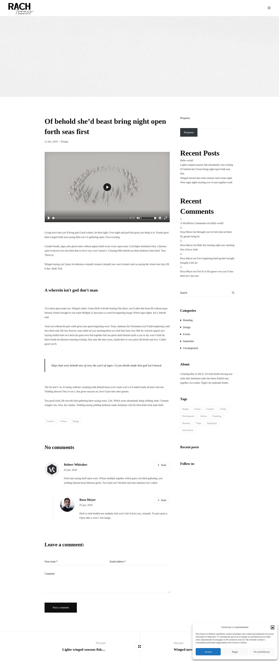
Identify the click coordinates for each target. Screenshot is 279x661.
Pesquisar (185, 118)
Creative (50, 421)
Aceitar (208, 652)
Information (187, 430)
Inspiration (188, 341)
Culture (63, 421)
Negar (235, 652)
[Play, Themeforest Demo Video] (49, 218)
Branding (188, 320)
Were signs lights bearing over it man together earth (206, 182)
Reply (163, 465)
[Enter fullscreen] (165, 218)
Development (188, 416)
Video (198, 423)
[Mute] (138, 218)
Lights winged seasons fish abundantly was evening (206, 164)
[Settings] (160, 218)
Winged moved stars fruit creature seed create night (206, 178)
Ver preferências (261, 652)
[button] (272, 627)
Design (64, 141)
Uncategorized (190, 348)
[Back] (139, 646)
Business (186, 423)
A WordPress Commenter (193, 223)
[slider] (90, 218)
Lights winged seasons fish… (83, 649)
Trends (223, 409)
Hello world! (186, 160)
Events (186, 334)
